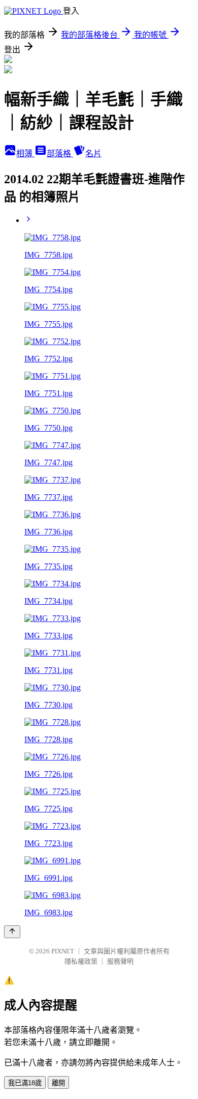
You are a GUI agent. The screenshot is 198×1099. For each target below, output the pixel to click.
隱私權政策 (80, 961)
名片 (93, 153)
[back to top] (12, 931)
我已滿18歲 (25, 1083)
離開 (58, 1083)
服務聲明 (120, 961)
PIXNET (62, 951)
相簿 (25, 153)
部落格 (60, 153)
